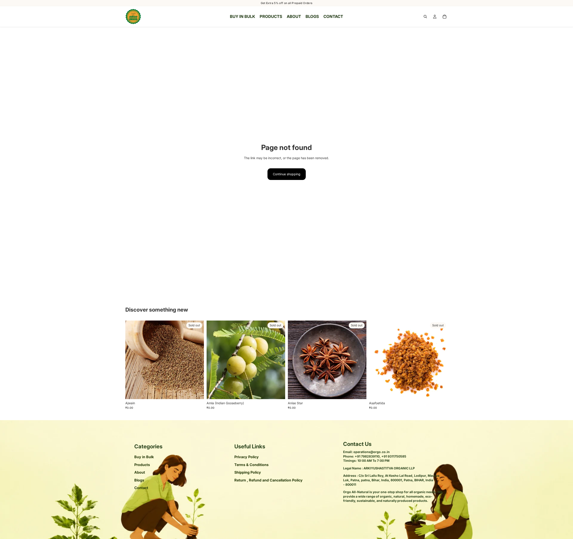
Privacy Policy (246, 457)
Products (142, 464)
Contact (141, 488)
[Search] (425, 16)
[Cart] (444, 16)
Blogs (139, 480)
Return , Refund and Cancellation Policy (268, 480)
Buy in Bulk (144, 457)
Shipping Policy (247, 472)
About (139, 472)
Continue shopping (286, 174)
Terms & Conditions (251, 464)
